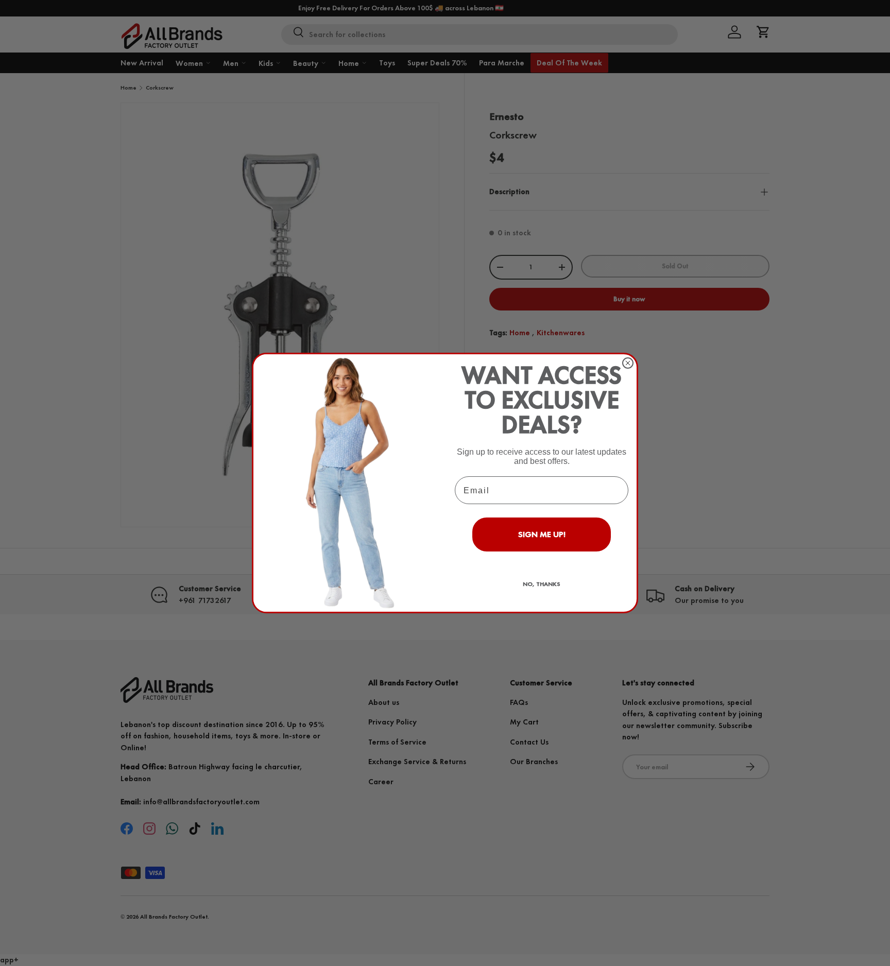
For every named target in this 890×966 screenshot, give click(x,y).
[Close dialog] (628, 363)
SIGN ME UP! (542, 534)
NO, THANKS (541, 584)
